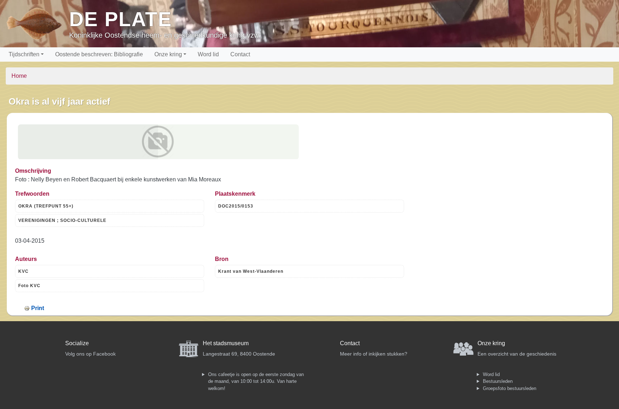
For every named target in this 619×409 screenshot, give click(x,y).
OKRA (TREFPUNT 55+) (45, 206)
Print (37, 308)
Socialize (77, 343)
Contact (240, 54)
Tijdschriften (24, 54)
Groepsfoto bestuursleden (509, 388)
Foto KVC (29, 285)
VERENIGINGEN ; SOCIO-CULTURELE (62, 220)
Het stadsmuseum (226, 343)
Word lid (208, 54)
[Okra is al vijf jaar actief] (158, 142)
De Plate (120, 19)
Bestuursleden (498, 381)
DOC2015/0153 (235, 206)
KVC (23, 271)
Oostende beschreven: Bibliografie (99, 54)
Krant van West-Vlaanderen (250, 271)
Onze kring (168, 54)
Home (19, 76)
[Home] (37, 24)
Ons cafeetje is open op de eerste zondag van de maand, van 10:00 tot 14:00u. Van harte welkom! (256, 381)
